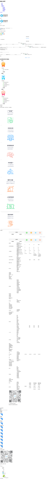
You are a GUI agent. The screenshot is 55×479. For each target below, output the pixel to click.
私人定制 (4, 7)
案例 (2, 4)
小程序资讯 (4, 9)
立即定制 (1, 230)
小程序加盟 (3, 5)
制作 (2, 3)
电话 (0, 410)
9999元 (3, 96)
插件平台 (4, 10)
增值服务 (2, 425)
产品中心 (3, 6)
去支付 (1, 478)
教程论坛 (4, 8)
